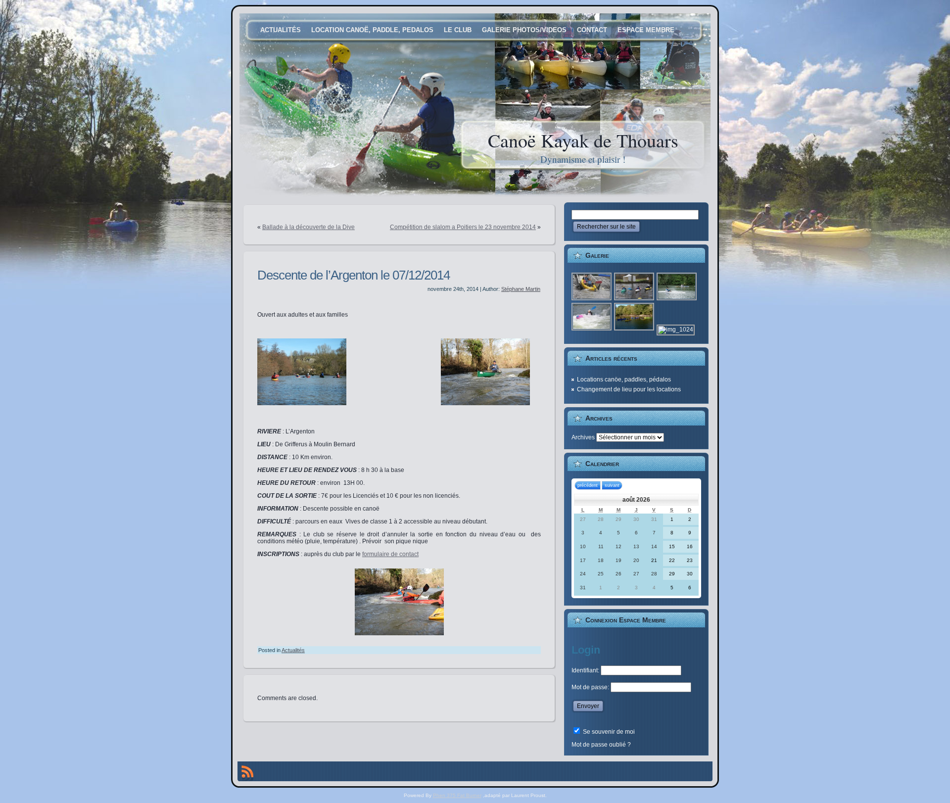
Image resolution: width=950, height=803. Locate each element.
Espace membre (646, 30)
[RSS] (247, 773)
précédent (587, 485)
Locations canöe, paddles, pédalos (624, 379)
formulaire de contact (390, 554)
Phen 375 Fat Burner (457, 795)
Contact (592, 30)
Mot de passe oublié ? (601, 744)
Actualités (280, 30)
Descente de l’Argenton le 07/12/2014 (353, 275)
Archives (583, 437)
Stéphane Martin (520, 289)
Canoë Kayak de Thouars (583, 140)
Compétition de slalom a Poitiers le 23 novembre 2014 (463, 227)
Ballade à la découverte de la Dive (308, 227)
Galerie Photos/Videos (524, 30)
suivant (612, 485)
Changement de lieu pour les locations (629, 389)
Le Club (458, 30)
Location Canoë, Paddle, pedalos (372, 30)
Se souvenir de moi (608, 731)
